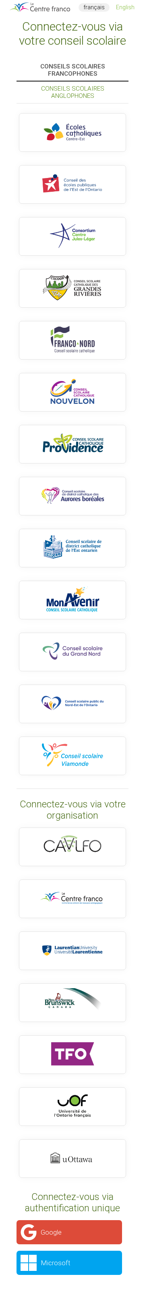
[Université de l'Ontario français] (72, 1106)
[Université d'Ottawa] (72, 1158)
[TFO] (72, 1054)
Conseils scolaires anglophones (72, 92)
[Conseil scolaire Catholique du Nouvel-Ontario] (72, 392)
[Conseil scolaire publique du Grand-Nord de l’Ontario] (72, 652)
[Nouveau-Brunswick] (72, 1002)
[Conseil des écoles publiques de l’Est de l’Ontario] (72, 184)
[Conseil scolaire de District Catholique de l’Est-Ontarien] (72, 548)
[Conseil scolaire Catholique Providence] (72, 444)
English (125, 7)
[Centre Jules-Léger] (72, 236)
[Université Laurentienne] (72, 950)
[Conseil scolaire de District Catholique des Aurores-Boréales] (72, 496)
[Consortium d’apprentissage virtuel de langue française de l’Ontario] (72, 847)
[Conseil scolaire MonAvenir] (72, 600)
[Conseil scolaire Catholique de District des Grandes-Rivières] (72, 288)
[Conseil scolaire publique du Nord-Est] (72, 704)
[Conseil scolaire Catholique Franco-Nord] (72, 340)
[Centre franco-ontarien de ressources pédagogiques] (72, 898)
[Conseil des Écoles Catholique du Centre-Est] (72, 132)
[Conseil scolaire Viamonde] (72, 756)
